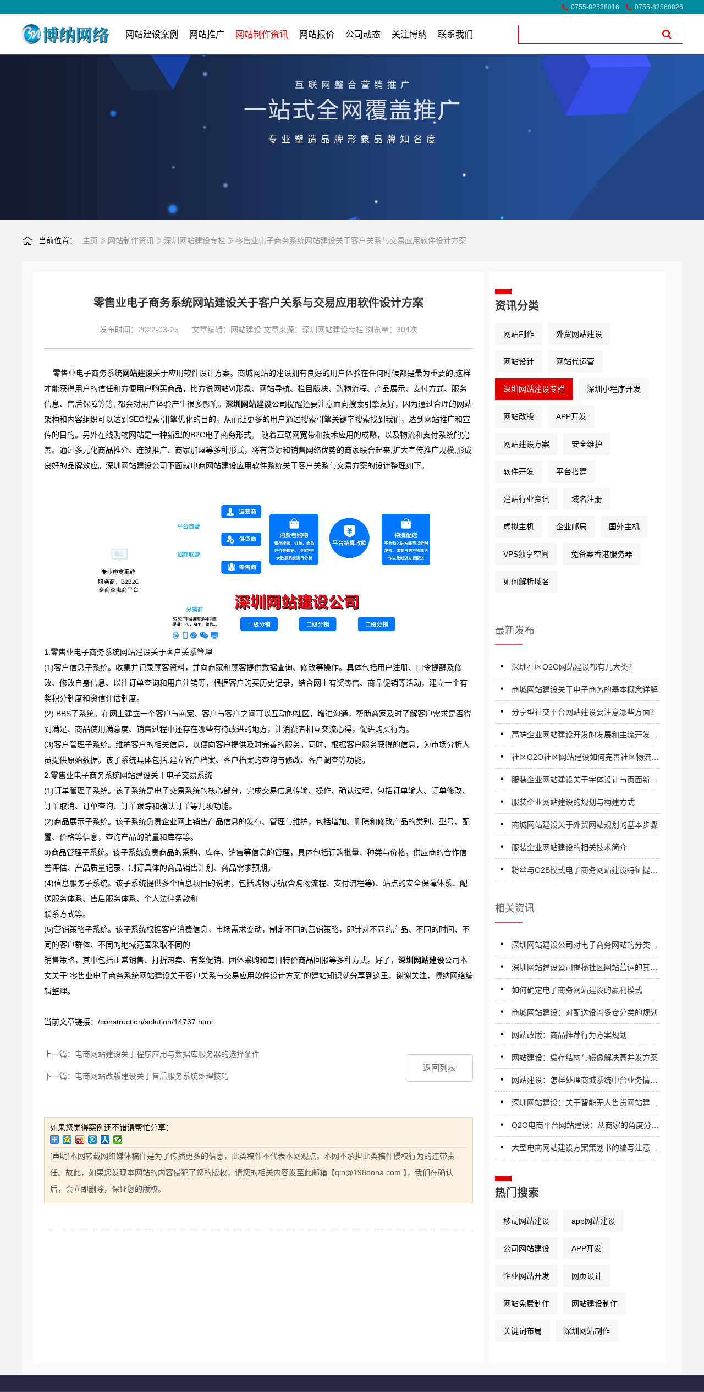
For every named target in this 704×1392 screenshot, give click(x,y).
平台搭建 (571, 471)
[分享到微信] (118, 1139)
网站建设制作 (594, 1303)
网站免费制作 (526, 1303)
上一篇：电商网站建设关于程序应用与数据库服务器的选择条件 (152, 1054)
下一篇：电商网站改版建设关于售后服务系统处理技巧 (136, 1076)
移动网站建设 (526, 1220)
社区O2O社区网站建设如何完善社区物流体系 (585, 759)
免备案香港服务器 (601, 554)
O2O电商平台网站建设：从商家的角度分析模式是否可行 (585, 1127)
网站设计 (518, 361)
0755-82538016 (595, 7)
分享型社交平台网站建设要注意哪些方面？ (585, 712)
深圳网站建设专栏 (195, 240)
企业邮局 (571, 526)
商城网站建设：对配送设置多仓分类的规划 (585, 1012)
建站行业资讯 (526, 499)
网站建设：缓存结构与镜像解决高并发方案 (585, 1057)
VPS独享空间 (526, 554)
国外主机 (624, 526)
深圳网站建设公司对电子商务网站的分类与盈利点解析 (585, 946)
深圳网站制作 (587, 1331)
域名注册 (586, 499)
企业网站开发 (526, 1276)
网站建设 (245, 329)
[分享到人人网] (105, 1139)
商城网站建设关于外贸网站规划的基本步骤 (585, 824)
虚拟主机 (518, 526)
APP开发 (571, 416)
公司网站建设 (526, 1248)
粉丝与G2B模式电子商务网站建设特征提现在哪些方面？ (585, 871)
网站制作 (518, 334)
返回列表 (439, 1067)
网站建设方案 (526, 444)
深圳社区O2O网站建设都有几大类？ (574, 666)
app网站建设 (593, 1220)
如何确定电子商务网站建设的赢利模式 (577, 989)
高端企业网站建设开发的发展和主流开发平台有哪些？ (585, 736)
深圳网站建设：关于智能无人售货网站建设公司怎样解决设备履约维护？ (585, 1104)
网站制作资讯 (131, 240)
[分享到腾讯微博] (92, 1139)
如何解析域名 (526, 581)
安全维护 (586, 444)
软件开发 (518, 471)
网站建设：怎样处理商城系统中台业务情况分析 (585, 1082)
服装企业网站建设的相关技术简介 (569, 847)
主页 (90, 240)
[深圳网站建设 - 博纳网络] (50, 34)
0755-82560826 (659, 7)
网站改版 (518, 416)
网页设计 (586, 1276)
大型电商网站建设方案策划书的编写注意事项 (585, 1149)
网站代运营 (575, 361)
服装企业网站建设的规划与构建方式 (573, 802)
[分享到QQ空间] (67, 1139)
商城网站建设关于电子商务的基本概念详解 (585, 689)
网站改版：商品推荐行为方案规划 (569, 1035)
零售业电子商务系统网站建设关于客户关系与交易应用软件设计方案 (350, 240)
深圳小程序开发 (614, 389)
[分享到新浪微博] (80, 1139)
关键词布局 (522, 1331)
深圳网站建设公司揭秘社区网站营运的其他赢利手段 (585, 969)
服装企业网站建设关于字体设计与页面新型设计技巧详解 (585, 781)
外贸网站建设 (579, 334)
